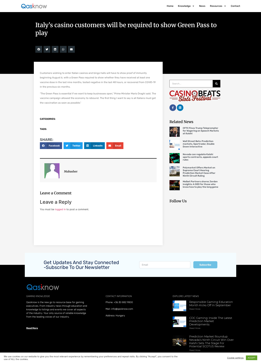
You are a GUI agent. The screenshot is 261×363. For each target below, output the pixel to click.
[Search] (216, 83)
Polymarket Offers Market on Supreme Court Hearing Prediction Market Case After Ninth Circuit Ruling (199, 171)
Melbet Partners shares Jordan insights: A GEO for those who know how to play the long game (200, 184)
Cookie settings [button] (235, 358)
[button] (38, 49)
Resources (216, 6)
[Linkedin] (180, 107)
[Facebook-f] (172, 107)
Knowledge (184, 6)
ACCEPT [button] (251, 358)
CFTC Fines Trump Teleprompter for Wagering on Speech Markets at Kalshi (201, 131)
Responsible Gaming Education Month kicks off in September (211, 303)
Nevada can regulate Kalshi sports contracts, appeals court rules (200, 157)
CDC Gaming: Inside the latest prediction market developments (210, 321)
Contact (235, 6)
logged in (60, 209)
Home (170, 6)
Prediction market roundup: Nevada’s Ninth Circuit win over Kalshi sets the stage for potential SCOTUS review (211, 341)
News (202, 6)
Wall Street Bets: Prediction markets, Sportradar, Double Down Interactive (198, 144)
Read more (194, 309)
